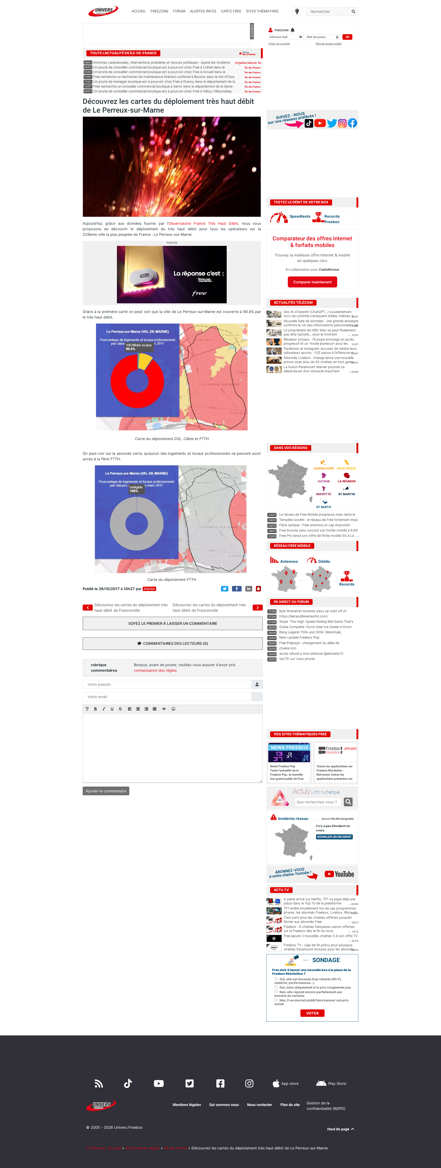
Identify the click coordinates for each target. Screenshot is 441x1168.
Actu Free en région (142, 1148)
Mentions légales (187, 1105)
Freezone (281, 30)
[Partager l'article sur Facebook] (237, 588)
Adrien (149, 589)
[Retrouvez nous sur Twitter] (190, 1083)
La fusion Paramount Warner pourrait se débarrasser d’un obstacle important (314, 369)
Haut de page (338, 1129)
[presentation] (87, 709)
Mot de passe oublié (329, 43)
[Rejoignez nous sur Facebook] (221, 1083)
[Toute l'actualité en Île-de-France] (247, 53)
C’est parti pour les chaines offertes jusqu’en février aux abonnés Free (318, 919)
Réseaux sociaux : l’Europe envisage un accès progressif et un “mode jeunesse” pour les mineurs (319, 343)
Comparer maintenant (312, 282)
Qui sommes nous (224, 1105)
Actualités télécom (246, 62)
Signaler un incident (334, 836)
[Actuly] (281, 798)
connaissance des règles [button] (155, 670)
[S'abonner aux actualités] (258, 588)
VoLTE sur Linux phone (297, 659)
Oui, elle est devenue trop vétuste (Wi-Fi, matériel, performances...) (308, 981)
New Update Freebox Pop (299, 637)
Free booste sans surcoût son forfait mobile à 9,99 (318, 530)
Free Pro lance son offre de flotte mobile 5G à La (316, 535)
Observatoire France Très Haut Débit (203, 223)
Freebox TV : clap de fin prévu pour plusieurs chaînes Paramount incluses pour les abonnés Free (319, 949)
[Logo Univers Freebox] (103, 11)
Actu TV (281, 890)
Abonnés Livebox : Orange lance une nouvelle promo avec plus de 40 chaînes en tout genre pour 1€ (319, 362)
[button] (87, 709)
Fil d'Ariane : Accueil (103, 1148)
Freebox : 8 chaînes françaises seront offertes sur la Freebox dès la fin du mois (319, 929)
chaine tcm (287, 648)
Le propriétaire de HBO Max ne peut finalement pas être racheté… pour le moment (320, 332)
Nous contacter (259, 1105)
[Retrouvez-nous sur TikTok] (129, 1083)
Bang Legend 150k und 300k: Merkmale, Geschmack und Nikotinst (310, 634)
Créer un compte (279, 43)
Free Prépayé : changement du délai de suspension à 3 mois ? (309, 645)
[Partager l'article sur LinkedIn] (248, 588)
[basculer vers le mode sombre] (297, 11)
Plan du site (290, 1105)
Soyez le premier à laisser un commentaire (172, 623)
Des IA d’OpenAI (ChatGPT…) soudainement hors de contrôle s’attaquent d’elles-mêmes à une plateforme (318, 316)
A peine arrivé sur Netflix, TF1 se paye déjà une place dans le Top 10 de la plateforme (319, 901)
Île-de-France (252, 67)
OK (347, 37)
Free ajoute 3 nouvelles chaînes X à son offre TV (321, 936)
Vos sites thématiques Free (300, 734)
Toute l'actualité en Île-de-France (123, 53)
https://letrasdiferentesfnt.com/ (303, 616)
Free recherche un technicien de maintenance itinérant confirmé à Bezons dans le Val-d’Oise (163, 77)
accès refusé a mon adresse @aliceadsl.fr (311, 653)
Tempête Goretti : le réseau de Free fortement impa (318, 520)
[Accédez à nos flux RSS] (99, 1083)
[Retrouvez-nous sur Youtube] (160, 1083)
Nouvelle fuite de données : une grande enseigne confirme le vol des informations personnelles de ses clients (321, 325)
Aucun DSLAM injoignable (338, 819)
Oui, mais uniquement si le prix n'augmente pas (315, 987)
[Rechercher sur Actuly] (348, 802)
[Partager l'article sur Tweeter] (224, 588)
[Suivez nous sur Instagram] (250, 1083)
